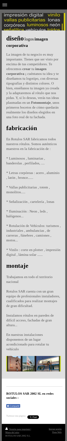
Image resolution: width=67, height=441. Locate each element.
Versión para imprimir (20, 429)
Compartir (14, 406)
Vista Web (57, 432)
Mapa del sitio (12, 432)
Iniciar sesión (55, 429)
